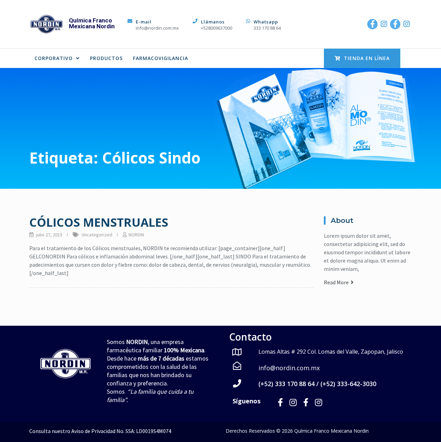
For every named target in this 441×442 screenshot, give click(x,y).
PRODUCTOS (106, 58)
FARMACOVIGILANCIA (160, 58)
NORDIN (136, 235)
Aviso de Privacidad (93, 431)
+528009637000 (216, 28)
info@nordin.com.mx (157, 28)
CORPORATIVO (53, 58)
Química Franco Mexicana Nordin (92, 23)
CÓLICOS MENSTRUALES (98, 222)
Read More (337, 282)
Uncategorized (97, 235)
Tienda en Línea (367, 58)
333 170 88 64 (267, 28)
